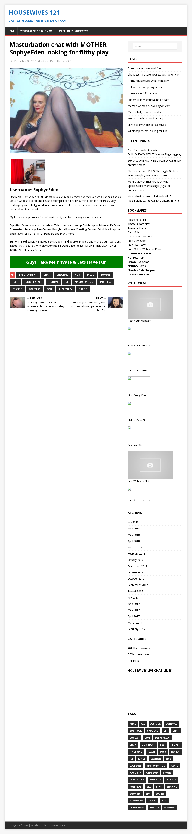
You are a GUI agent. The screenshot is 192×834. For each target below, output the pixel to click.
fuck (163, 751)
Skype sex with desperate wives (147, 124)
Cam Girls (133, 232)
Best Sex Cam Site (139, 345)
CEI (165, 730)
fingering (136, 751)
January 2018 (135, 560)
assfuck (155, 723)
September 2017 (138, 585)
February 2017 (136, 629)
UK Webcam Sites (138, 274)
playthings (137, 779)
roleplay (34, 289)
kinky (141, 758)
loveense (135, 765)
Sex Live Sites (136, 445)
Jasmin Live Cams (138, 262)
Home (11, 31)
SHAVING (172, 786)
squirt (160, 793)
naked (174, 765)
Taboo (83, 289)
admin (44, 61)
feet (15, 282)
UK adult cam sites (139, 500)
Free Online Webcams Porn (144, 249)
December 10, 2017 (25, 61)
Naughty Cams (137, 266)
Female (175, 744)
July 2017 (133, 597)
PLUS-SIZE (155, 779)
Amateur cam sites (139, 224)
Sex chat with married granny (145, 118)
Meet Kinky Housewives (73, 31)
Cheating (62, 274)
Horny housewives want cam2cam (149, 80)
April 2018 (134, 541)
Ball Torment (28, 274)
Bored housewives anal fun (144, 68)
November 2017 (137, 572)
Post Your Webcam (139, 320)
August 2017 (135, 591)
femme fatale (33, 282)
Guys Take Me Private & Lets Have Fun (66, 262)
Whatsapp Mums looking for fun (147, 131)
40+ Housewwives (139, 648)
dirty (133, 744)
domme (105, 274)
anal (133, 723)
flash (151, 751)
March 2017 (135, 622)
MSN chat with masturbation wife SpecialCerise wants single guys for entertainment (149, 186)
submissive (136, 800)
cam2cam (152, 730)
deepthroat (162, 737)
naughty (135, 772)
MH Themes (60, 825)
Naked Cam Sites (138, 420)
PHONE (167, 772)
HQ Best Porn (136, 257)
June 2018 (134, 528)
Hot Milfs (59, 61)
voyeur (154, 807)
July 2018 (133, 522)
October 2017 (136, 578)
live (168, 758)
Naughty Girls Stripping (141, 270)
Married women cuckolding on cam (149, 106)
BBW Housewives (138, 654)
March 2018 (135, 547)
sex (149, 786)
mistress (105, 282)
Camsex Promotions (140, 236)
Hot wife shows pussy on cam (146, 87)
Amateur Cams (137, 228)
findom (53, 282)
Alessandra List (137, 220)
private (17, 289)
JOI (66, 282)
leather (156, 758)
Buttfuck (136, 730)
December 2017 (137, 566)
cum (77, 274)
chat (47, 274)
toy (164, 800)
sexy (159, 786)
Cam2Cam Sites (137, 370)
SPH (49, 289)
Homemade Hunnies (140, 253)
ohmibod (152, 772)
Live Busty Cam (137, 395)
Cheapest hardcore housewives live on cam (154, 74)
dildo (90, 274)
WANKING (170, 807)
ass (143, 723)
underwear (137, 807)
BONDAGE (171, 723)
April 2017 (134, 616)
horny (175, 751)
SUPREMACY (65, 289)
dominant (148, 744)
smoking (135, 793)
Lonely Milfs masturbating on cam (148, 99)
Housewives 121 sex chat (143, 93)
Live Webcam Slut (138, 481)
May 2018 (134, 535)
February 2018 (136, 553)
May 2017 (134, 610)
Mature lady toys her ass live (145, 112)
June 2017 (134, 604)
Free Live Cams (137, 245)
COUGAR (134, 737)
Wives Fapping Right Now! (36, 31)
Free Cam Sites (137, 241)
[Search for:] (155, 46)
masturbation (84, 282)
